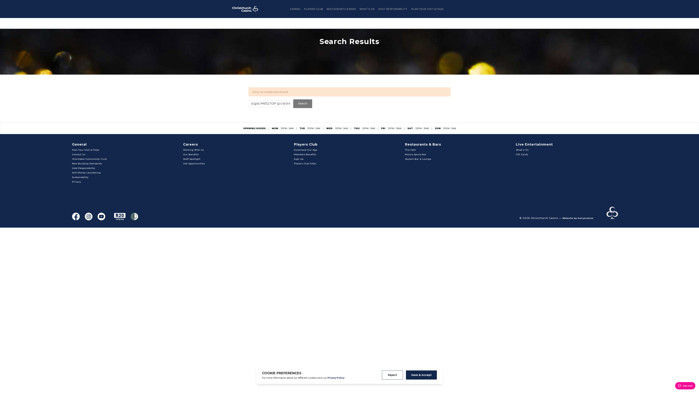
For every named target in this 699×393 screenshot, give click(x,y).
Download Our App (305, 150)
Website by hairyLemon (577, 218)
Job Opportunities (194, 163)
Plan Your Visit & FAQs (427, 9)
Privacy (76, 181)
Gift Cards (522, 154)
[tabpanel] (349, 52)
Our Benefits (191, 154)
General (79, 144)
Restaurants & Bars (341, 9)
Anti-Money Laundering (86, 172)
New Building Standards (87, 163)
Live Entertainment (534, 144)
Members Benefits (305, 154)
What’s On (367, 9)
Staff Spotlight (191, 159)
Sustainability (80, 177)
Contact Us (78, 154)
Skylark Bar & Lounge (418, 159)
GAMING (295, 9)
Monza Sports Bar (415, 154)
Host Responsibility (392, 9)
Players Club (313, 9)
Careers (190, 144)
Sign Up (298, 159)
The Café (410, 150)
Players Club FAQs (305, 163)
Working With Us (193, 150)
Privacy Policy (335, 377)
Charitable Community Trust (89, 159)
